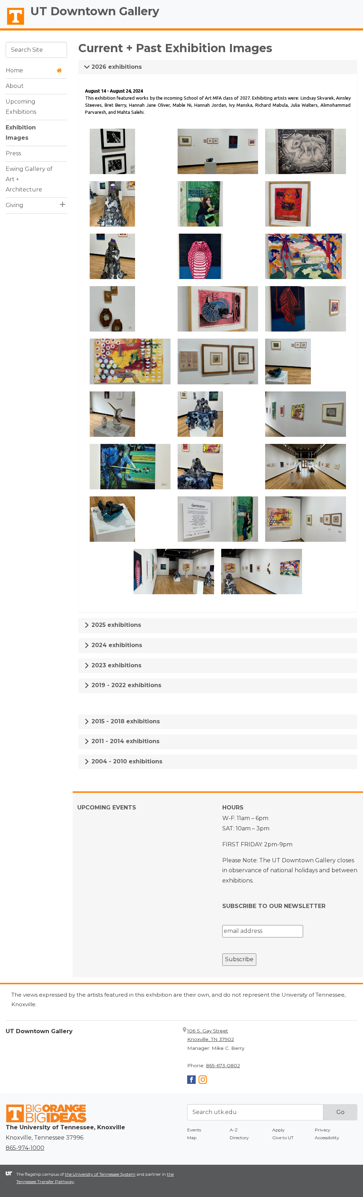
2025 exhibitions (115, 625)
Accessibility (327, 1137)
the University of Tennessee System (100, 1174)
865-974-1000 (25, 1148)
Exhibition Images (21, 132)
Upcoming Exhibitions (21, 106)
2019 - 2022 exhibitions (125, 685)
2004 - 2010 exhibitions (126, 761)
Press (13, 153)
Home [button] (14, 70)
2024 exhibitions (116, 645)
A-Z (234, 1129)
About (15, 86)
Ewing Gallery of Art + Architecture (29, 179)
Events (194, 1129)
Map (191, 1137)
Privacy (322, 1129)
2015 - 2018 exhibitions (125, 721)
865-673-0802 (223, 1065)
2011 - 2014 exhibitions (125, 741)
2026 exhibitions (116, 66)
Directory (239, 1137)
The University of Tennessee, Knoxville (12, 25)
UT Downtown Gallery (94, 11)
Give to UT (283, 1137)
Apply (278, 1129)
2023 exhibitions (115, 665)
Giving (14, 205)
